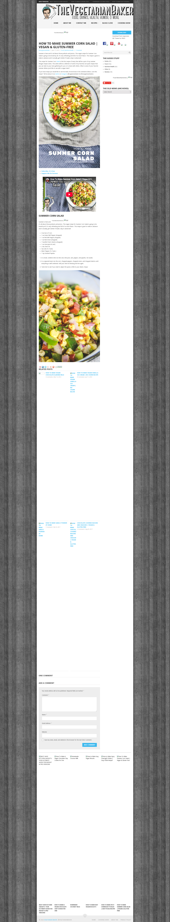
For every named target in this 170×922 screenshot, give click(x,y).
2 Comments (80, 529)
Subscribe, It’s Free (48, 171)
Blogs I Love (107, 23)
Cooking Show (124, 23)
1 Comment (78, 50)
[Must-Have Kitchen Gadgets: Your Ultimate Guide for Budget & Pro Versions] (46, 829)
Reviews (107, 72)
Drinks (106, 61)
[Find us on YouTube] (119, 43)
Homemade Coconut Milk (100, 1)
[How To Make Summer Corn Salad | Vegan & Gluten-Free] (124, 829)
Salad (58, 61)
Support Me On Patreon (49, 173)
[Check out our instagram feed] (122, 45)
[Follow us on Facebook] (104, 43)
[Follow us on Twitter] (108, 45)
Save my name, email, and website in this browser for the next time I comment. (68, 740)
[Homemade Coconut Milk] (77, 829)
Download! (122, 32)
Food (62, 50)
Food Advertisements (57, 220)
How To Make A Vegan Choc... (80, 1)
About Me (67, 23)
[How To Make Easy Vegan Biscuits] (93, 829)
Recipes (94, 23)
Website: (44, 732)
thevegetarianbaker (44, 50)
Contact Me (81, 23)
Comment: (45, 695)
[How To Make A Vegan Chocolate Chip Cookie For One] (61, 829)
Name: (44, 715)
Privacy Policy (126, 920)
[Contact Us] (126, 45)
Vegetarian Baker (50, 920)
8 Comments (80, 377)
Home (56, 23)
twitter (57, 74)
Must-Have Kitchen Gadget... (59, 1)
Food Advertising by (59, 32)
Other (106, 69)
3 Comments (49, 377)
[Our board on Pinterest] (111, 43)
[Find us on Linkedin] (115, 45)
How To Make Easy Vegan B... (121, 1)
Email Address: (47, 723)
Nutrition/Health (69, 50)
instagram (64, 74)
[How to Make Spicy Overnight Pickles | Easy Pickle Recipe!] (108, 829)
